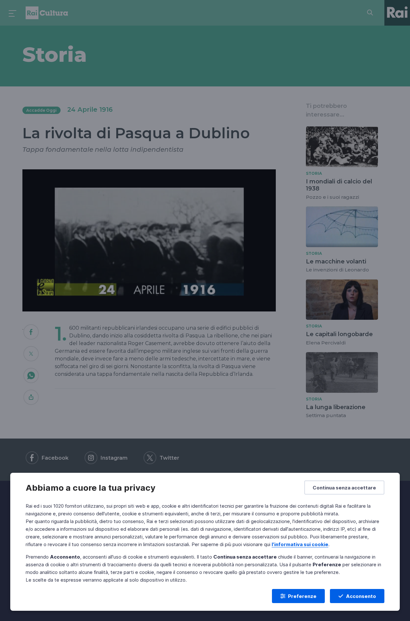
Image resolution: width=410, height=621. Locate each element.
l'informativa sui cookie (300, 544)
